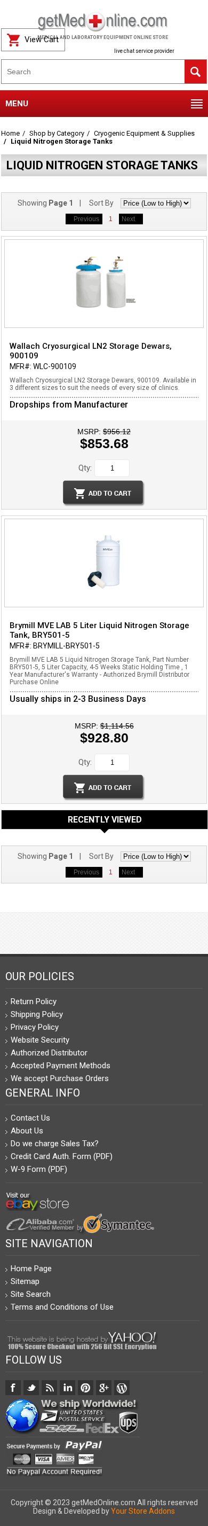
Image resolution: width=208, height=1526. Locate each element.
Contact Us (30, 1118)
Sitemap (25, 1281)
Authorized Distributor (49, 1053)
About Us (27, 1131)
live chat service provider (144, 51)
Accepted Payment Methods (60, 1065)
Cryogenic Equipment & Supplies (144, 133)
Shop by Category (56, 133)
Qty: (85, 468)
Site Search (31, 1294)
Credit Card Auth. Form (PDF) (62, 1156)
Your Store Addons (143, 1511)
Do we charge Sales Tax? (55, 1143)
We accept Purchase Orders (60, 1078)
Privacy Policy (35, 1027)
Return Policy (34, 1001)
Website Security (40, 1040)
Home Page (31, 1268)
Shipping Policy (37, 1014)
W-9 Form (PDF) (39, 1169)
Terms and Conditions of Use (62, 1307)
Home (10, 133)
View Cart (42, 39)
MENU (16, 103)
